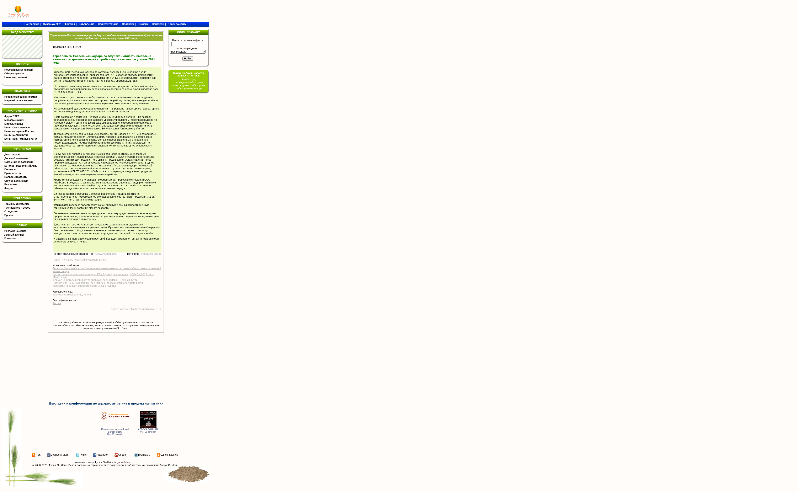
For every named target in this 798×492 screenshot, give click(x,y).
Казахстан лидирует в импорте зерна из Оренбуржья (84, 285)
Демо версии (12, 154)
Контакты (10, 238)
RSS (38, 454)
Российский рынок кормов (20, 96)
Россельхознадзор (150, 253)
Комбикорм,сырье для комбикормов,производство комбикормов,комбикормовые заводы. (189, 84)
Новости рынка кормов (18, 69)
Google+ (123, 454)
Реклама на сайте (15, 231)
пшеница (76, 294)
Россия (57, 303)
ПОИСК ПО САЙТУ (188, 32)
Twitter (83, 454)
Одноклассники (169, 454)
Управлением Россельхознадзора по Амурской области (86, 72)
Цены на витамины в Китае (21, 138)
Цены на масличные (17, 127)
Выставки (10, 184)
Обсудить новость (106, 253)
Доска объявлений (16, 158)
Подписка (10, 169)
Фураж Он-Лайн (58, 465)
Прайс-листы (12, 173)
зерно (56, 294)
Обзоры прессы (14, 73)
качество (65, 294)
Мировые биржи (14, 120)
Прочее (9, 215)
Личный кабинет (14, 234)
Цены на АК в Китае (16, 135)
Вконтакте (144, 454)
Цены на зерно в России (19, 131)
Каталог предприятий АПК (20, 165)
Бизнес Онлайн (60, 454)
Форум (8, 188)
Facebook (102, 454)
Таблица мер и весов (17, 207)
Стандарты (11, 211)
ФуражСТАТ (11, 116)
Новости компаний (15, 77)
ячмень (87, 294)
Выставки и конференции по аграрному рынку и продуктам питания (106, 403)
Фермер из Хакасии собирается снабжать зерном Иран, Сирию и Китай (95, 280)
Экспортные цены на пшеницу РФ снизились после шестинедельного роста (98, 283)
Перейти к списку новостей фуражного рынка (79, 259)
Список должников (16, 180)
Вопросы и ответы (15, 177)
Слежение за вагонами (18, 162)
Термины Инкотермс (17, 204)
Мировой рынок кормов (18, 100)
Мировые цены (13, 123)
